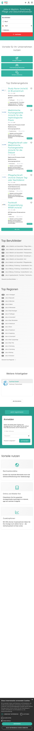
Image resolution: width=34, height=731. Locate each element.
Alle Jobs (10, 93)
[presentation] (25, 2)
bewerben (29, 106)
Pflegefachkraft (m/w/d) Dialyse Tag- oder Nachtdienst (18, 177)
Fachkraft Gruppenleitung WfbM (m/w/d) (15, 205)
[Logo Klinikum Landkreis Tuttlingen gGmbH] (4, 90)
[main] (17, 270)
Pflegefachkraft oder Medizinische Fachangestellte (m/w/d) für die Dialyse (17, 147)
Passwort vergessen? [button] (9, 441)
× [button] (32, 699)
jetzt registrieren (17, 412)
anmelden (25, 441)
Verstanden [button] (17, 723)
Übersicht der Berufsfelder (9, 279)
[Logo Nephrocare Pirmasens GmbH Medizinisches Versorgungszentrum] (4, 112)
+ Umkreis (5, 30)
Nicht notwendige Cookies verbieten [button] (17, 727)
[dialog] (17, 714)
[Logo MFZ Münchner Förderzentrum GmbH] (4, 204)
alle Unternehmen (17, 401)
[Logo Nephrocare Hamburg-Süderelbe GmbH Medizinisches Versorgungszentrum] (4, 177)
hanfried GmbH (14, 381)
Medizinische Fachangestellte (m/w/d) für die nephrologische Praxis (15, 115)
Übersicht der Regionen (8, 359)
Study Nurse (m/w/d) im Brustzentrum (18, 89)
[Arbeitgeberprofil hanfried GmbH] (5, 383)
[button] (31, 30)
